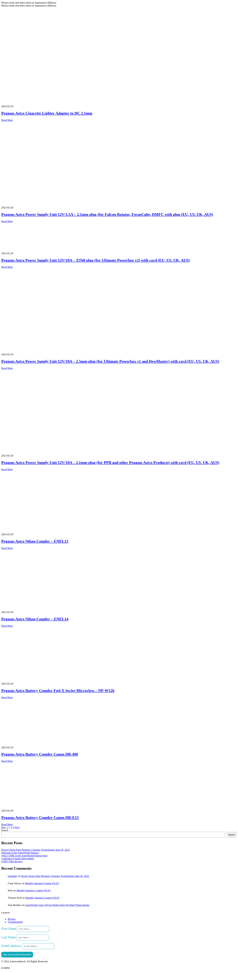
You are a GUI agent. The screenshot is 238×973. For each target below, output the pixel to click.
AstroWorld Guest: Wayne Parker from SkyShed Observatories (57, 905)
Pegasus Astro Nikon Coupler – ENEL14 (34, 619)
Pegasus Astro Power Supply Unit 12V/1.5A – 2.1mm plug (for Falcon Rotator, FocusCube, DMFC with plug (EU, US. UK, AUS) (107, 214)
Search (4, 830)
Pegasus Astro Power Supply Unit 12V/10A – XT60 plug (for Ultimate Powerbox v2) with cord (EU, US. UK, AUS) (95, 260)
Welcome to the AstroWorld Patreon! (20, 852)
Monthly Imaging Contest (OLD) (42, 883)
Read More (7, 120)
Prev (3, 827)
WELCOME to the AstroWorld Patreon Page (24, 855)
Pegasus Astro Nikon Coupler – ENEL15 (34, 541)
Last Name (8, 937)
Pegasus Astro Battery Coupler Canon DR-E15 (40, 817)
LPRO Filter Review (12, 861)
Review (12, 919)
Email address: (11, 946)
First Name (8, 928)
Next (16, 827)
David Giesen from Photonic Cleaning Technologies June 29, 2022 (35, 849)
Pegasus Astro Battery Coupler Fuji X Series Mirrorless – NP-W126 (57, 690)
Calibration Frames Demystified (17, 858)
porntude (12, 876)
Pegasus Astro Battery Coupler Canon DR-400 (39, 754)
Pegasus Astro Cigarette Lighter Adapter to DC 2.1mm (46, 113)
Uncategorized (15, 922)
